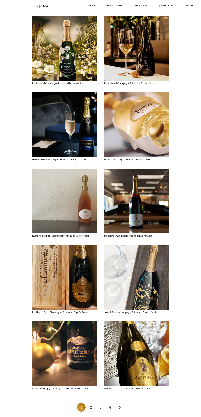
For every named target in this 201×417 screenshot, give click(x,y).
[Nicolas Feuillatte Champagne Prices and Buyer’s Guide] (64, 94)
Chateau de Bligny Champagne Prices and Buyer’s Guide (60, 388)
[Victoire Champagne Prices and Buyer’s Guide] (136, 323)
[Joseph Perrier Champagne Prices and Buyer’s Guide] (136, 247)
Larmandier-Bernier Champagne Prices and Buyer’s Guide (60, 236)
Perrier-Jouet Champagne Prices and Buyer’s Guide (57, 83)
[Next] (119, 407)
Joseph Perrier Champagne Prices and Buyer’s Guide (130, 312)
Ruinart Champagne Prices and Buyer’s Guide (127, 159)
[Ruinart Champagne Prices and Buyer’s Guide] (136, 94)
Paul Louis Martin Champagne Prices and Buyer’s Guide (59, 312)
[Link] (42, 5)
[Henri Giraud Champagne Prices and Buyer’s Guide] (136, 18)
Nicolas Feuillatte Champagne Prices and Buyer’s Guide (59, 159)
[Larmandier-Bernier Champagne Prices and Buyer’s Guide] (64, 170)
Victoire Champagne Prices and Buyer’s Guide (127, 388)
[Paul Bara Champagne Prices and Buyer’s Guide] (136, 170)
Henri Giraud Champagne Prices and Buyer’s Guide (129, 83)
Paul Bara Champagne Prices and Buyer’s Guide (128, 236)
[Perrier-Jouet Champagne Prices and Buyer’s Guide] (64, 18)
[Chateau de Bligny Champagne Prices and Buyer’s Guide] (64, 323)
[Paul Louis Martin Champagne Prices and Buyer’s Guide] (64, 247)
